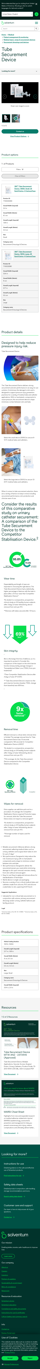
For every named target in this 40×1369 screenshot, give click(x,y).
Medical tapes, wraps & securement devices (19, 40)
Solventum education (9, 1305)
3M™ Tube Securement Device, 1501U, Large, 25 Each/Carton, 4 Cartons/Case (25, 254)
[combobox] (20, 28)
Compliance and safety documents (14, 1309)
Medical (11, 35)
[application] (20, 92)
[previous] (5, 97)
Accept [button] (10, 1358)
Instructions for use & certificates (13, 1313)
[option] (20, 95)
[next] (35, 97)
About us (5, 1267)
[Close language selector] (36, 4)
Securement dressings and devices (16, 42)
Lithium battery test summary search (14, 1317)
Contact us (5, 1329)
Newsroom (5, 1291)
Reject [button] (30, 1358)
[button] (10, 1364)
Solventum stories (8, 1301)
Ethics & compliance (9, 1287)
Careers (4, 1271)
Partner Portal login (8, 1333)
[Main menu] (36, 23)
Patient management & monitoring (16, 37)
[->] (36, 14)
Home (4, 35)
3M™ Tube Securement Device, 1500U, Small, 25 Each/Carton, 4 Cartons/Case (25, 188)
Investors (5, 1275)
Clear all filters (20, 176)
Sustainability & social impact (12, 1283)
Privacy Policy (10, 1352)
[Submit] (36, 28)
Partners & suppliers (9, 1279)
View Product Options (18, 136)
